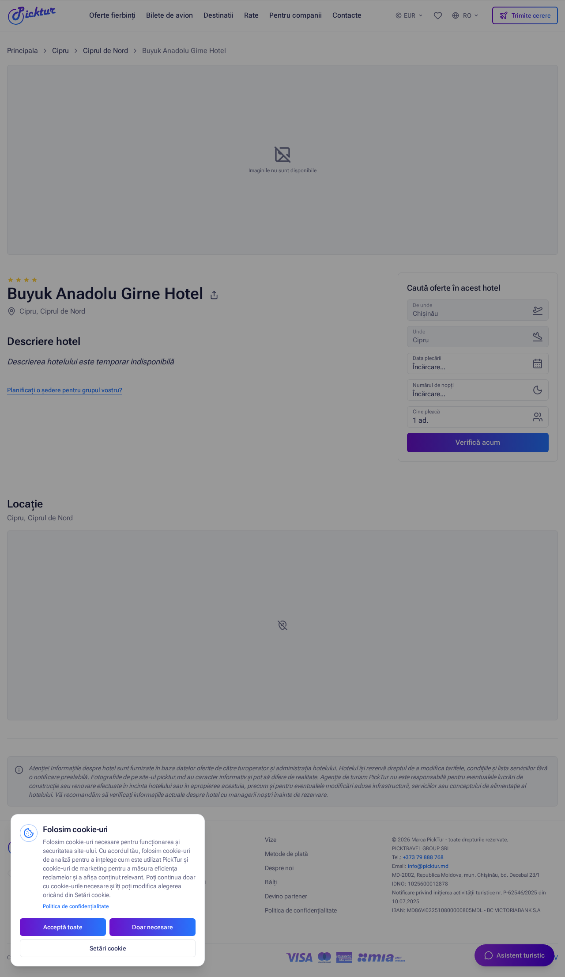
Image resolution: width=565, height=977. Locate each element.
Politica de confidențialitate (76, 906)
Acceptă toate (63, 927)
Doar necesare (152, 927)
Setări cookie (108, 948)
